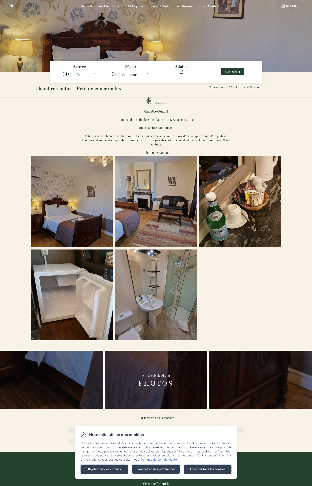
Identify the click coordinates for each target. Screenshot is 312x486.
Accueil (86, 6)
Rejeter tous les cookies (104, 469)
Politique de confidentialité (158, 459)
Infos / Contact (208, 6)
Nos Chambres (108, 6)
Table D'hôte (160, 6)
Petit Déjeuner (135, 6)
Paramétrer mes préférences (156, 469)
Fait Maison (183, 6)
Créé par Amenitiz (156, 483)
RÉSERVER (294, 6)
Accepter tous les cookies (208, 469)
